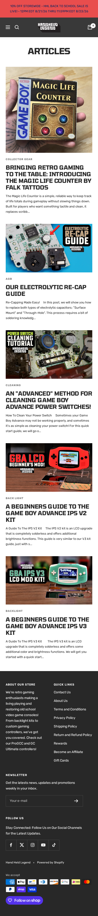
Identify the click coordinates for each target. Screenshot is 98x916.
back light (15, 498)
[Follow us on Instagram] (32, 845)
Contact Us (62, 692)
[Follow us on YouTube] (43, 845)
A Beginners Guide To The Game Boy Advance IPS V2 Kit (47, 513)
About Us (61, 701)
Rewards (60, 743)
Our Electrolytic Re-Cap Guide (46, 290)
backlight (14, 611)
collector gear (19, 159)
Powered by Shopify (50, 862)
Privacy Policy (64, 718)
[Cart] (90, 27)
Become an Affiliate (68, 752)
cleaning (13, 385)
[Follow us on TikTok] (54, 845)
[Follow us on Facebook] (11, 845)
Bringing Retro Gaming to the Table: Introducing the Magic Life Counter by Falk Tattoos (48, 177)
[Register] (76, 801)
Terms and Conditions (70, 709)
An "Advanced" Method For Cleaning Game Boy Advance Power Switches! (49, 400)
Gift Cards (61, 760)
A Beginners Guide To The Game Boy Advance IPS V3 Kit (47, 626)
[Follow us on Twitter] (21, 845)
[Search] (17, 27)
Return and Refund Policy (73, 735)
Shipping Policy (65, 726)
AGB (9, 278)
